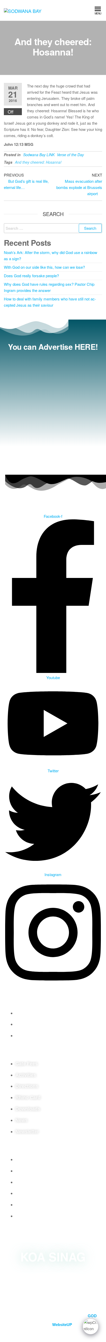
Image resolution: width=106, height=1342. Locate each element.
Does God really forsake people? (31, 275)
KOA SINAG (53, 1256)
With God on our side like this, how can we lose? (44, 267)
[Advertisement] (53, 411)
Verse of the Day (70, 154)
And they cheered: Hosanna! (38, 162)
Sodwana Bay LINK (39, 154)
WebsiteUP (62, 1324)
